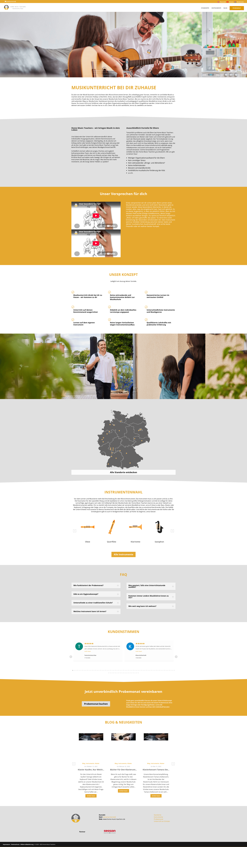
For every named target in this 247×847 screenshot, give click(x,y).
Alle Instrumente (123, 554)
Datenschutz (15, 844)
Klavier (97, 763)
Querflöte (87, 541)
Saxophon (135, 541)
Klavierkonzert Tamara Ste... (123, 769)
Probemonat (237, 8)
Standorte (205, 8)
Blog (225, 8)
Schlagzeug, (150, 763)
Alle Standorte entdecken (123, 472)
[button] (74, 530)
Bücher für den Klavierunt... (91, 769)
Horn (159, 541)
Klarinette (111, 541)
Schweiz (231, 2)
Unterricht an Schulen (162, 821)
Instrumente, (90, 763)
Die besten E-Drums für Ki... (156, 769)
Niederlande (240, 2)
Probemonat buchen (96, 703)
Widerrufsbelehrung (27, 844)
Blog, (84, 763)
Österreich (223, 2)
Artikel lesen (91, 791)
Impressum (6, 844)
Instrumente (216, 8)
